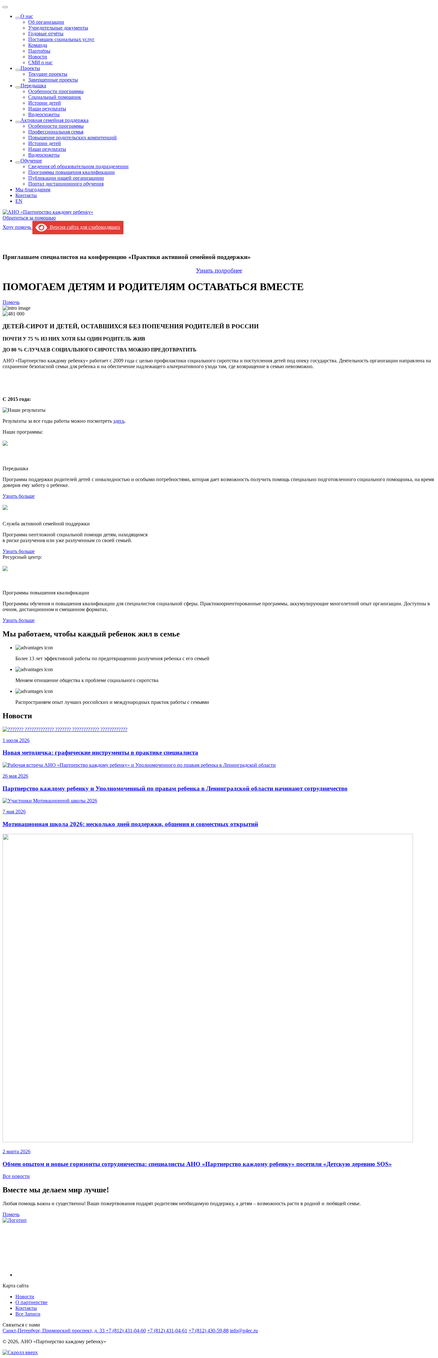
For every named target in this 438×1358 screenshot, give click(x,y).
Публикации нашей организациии (66, 178)
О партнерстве (31, 1302)
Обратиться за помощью (29, 218)
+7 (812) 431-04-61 (167, 1330)
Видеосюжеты (44, 114)
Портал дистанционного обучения (66, 183)
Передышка (33, 85)
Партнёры (39, 51)
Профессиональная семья (55, 131)
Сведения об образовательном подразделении (78, 166)
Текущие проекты (47, 74)
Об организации (46, 22)
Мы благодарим (32, 189)
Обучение (31, 160)
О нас (27, 16)
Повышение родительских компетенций (72, 137)
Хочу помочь (17, 227)
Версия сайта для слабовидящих (83, 227)
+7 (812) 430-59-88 (209, 1330)
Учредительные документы (58, 27)
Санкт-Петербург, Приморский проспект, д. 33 (54, 1330)
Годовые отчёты (45, 33)
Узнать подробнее (219, 270)
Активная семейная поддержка (54, 120)
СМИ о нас (40, 62)
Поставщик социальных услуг (61, 39)
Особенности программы (56, 91)
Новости (37, 56)
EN (18, 201)
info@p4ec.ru (244, 1330)
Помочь (11, 302)
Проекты (30, 68)
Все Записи (27, 1314)
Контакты (26, 195)
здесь (118, 421)
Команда (37, 45)
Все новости (16, 1176)
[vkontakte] (63, 1274)
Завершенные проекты (53, 79)
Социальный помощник (54, 97)
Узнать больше (19, 496)
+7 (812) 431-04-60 (126, 1330)
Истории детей (44, 103)
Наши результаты (47, 108)
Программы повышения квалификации (71, 172)
